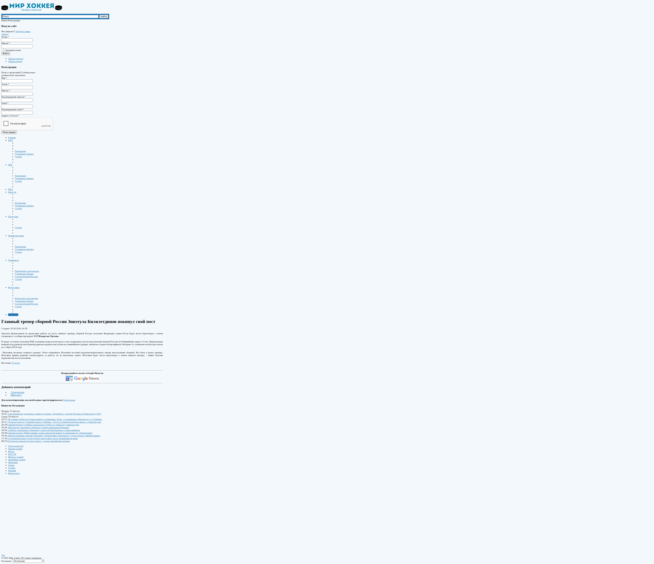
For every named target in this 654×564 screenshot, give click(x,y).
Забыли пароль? (16, 58)
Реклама (12, 470)
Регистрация (9, 132)
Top (3, 555)
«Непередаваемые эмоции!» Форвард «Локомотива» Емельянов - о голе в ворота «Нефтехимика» (53, 435)
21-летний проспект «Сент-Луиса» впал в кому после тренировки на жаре (42, 438)
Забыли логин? (15, 61)
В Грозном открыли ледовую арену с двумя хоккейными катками (38, 441)
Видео (11, 451)
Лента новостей (15, 446)
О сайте (11, 468)
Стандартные (17, 392)
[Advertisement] (21, 511)
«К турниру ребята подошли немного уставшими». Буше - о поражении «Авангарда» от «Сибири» (54, 419)
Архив (11, 465)
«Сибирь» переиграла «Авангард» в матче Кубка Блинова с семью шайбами (43, 430)
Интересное (14, 473)
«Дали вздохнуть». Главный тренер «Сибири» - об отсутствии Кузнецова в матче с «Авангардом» (54, 422)
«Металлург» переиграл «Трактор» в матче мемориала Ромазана (38, 427)
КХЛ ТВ (12, 454)
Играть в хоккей (16, 457)
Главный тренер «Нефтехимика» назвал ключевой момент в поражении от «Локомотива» (50, 433)
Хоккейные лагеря (16, 459)
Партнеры (13, 462)
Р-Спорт (16, 363)
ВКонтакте (16, 395)
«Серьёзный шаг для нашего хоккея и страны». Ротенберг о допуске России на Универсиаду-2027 (54, 414)
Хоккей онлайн (15, 448)
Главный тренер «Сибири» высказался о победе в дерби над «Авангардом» (43, 424)
